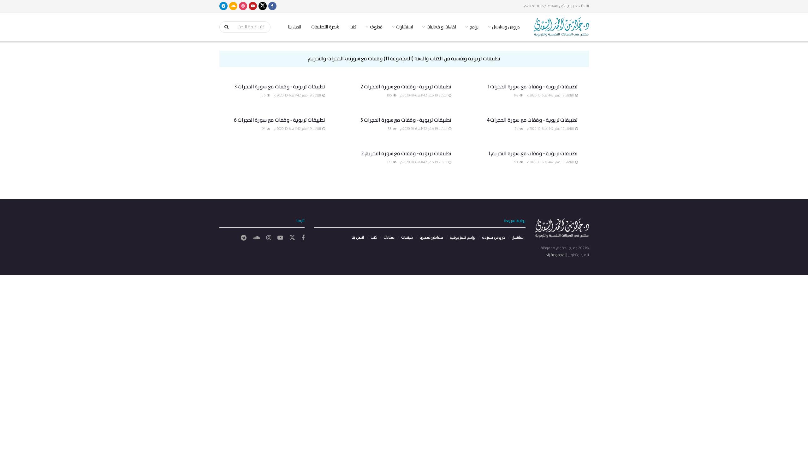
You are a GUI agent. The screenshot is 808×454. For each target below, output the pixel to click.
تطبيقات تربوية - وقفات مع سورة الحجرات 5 (406, 120)
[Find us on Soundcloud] (233, 6)
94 (264, 129)
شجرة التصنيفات (325, 27)
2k (516, 129)
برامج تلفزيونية (462, 237)
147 (516, 95)
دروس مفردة (493, 237)
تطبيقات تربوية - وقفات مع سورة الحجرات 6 (279, 120)
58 (390, 129)
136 (263, 95)
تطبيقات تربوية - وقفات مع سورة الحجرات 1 (533, 87)
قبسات (407, 237)
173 (389, 162)
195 (389, 95)
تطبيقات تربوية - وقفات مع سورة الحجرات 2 (405, 87)
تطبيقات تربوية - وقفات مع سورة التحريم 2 (406, 154)
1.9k (515, 162)
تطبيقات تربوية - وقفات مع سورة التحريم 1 (533, 154)
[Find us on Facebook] (272, 6)
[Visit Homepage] (561, 27)
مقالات (389, 237)
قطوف (376, 27)
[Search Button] (224, 27)
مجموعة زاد (555, 255)
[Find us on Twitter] (262, 6)
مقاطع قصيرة (431, 237)
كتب (352, 27)
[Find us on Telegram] (223, 6)
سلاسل (518, 237)
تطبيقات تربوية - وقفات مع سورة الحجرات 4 (532, 120)
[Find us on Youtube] (253, 6)
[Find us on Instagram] (243, 6)
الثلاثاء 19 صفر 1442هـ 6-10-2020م (550, 95)
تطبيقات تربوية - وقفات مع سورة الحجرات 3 (280, 87)
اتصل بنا (294, 27)
